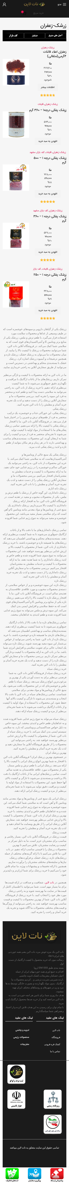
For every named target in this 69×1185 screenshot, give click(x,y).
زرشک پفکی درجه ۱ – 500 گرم (50, 160)
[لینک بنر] (55, 36)
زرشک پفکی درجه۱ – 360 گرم (47, 110)
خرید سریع (38, 13)
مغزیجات (24, 1044)
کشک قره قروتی (52, 1044)
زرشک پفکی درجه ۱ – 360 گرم (49, 218)
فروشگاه (56, 1037)
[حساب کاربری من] (4, 4)
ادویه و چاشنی (22, 1030)
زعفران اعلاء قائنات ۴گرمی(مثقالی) (54, 54)
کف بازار (40, 152)
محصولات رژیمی (21, 1037)
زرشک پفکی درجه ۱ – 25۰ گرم (50, 277)
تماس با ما (55, 1051)
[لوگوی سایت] (34, 4)
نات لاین (49, 882)
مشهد (32, 152)
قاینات (41, 104)
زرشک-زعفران (47, 48)
